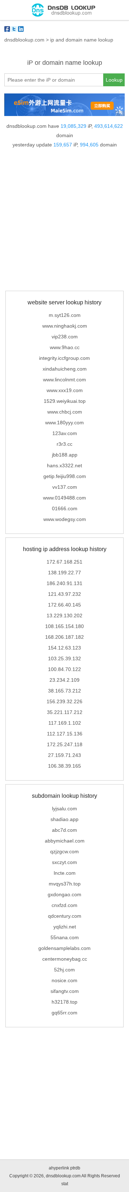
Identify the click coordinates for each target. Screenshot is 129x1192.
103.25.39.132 (64, 658)
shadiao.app (64, 819)
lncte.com (65, 873)
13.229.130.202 (64, 615)
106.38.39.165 (64, 766)
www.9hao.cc (65, 347)
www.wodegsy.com (64, 519)
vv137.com (64, 487)
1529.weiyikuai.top (65, 401)
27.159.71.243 (64, 755)
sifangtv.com (65, 991)
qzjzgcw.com (64, 851)
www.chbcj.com (64, 412)
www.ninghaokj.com (64, 326)
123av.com (64, 433)
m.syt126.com (65, 315)
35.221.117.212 (64, 712)
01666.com (64, 508)
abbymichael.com (65, 841)
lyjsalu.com (64, 808)
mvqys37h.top (65, 884)
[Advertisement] (64, 220)
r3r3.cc (64, 444)
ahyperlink (59, 1168)
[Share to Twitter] (14, 29)
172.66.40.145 (64, 605)
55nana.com (65, 937)
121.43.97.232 (64, 594)
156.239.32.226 (64, 701)
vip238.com (65, 336)
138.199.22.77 (64, 572)
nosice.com (64, 980)
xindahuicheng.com (65, 369)
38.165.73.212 (64, 691)
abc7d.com (64, 830)
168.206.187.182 (64, 637)
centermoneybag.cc (64, 959)
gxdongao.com (64, 894)
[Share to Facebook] (7, 29)
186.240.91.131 (64, 583)
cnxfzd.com (64, 905)
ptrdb (75, 1168)
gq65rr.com (64, 1012)
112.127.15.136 (64, 734)
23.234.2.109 (64, 680)
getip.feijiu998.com (64, 476)
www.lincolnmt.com (64, 379)
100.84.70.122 (64, 669)
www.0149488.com (64, 498)
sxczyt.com (64, 862)
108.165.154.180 (64, 626)
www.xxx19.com (65, 390)
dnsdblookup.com (24, 40)
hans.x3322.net (64, 465)
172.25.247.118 (64, 744)
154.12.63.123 (64, 648)
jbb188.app (64, 455)
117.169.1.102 (64, 723)
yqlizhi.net (64, 927)
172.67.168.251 (64, 562)
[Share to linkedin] (21, 29)
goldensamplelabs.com (64, 948)
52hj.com (64, 970)
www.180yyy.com (64, 422)
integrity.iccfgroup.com (64, 358)
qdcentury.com (64, 916)
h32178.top (64, 1002)
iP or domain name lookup (64, 62)
